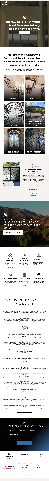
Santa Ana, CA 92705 (9, 466)
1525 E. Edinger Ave (9, 464)
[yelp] (14, 469)
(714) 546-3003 (9, 462)
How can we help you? (14, 434)
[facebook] (3, 469)
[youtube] (6, 469)
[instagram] (8, 469)
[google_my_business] (10, 469)
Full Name (12, 430)
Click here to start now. (40, 283)
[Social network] (12, 469)
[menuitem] (24, 457)
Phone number (22, 430)
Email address (32, 430)
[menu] (47, 3)
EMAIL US (9, 459)
